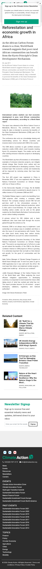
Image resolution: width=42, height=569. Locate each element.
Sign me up (21, 21)
